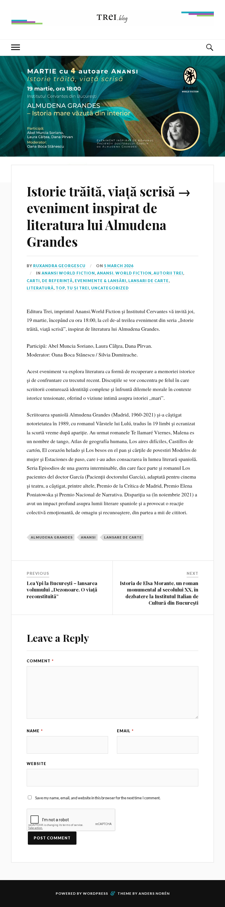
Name (35, 730)
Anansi (88, 537)
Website (36, 763)
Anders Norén (154, 893)
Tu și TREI (78, 288)
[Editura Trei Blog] (112, 21)
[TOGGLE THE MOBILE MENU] (15, 48)
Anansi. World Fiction (124, 273)
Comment (40, 661)
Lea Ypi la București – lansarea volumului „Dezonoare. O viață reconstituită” (62, 589)
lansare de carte (123, 537)
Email (125, 730)
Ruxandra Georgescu (59, 265)
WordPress (95, 893)
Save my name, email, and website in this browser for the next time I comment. (98, 797)
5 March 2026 (118, 265)
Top (60, 288)
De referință (57, 280)
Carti (33, 280)
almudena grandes (52, 537)
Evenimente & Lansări (100, 280)
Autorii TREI (168, 273)
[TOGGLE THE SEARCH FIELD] (209, 48)
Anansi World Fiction (68, 273)
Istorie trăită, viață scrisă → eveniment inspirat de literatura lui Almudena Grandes (109, 216)
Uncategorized (110, 288)
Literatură (40, 288)
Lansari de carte (148, 280)
